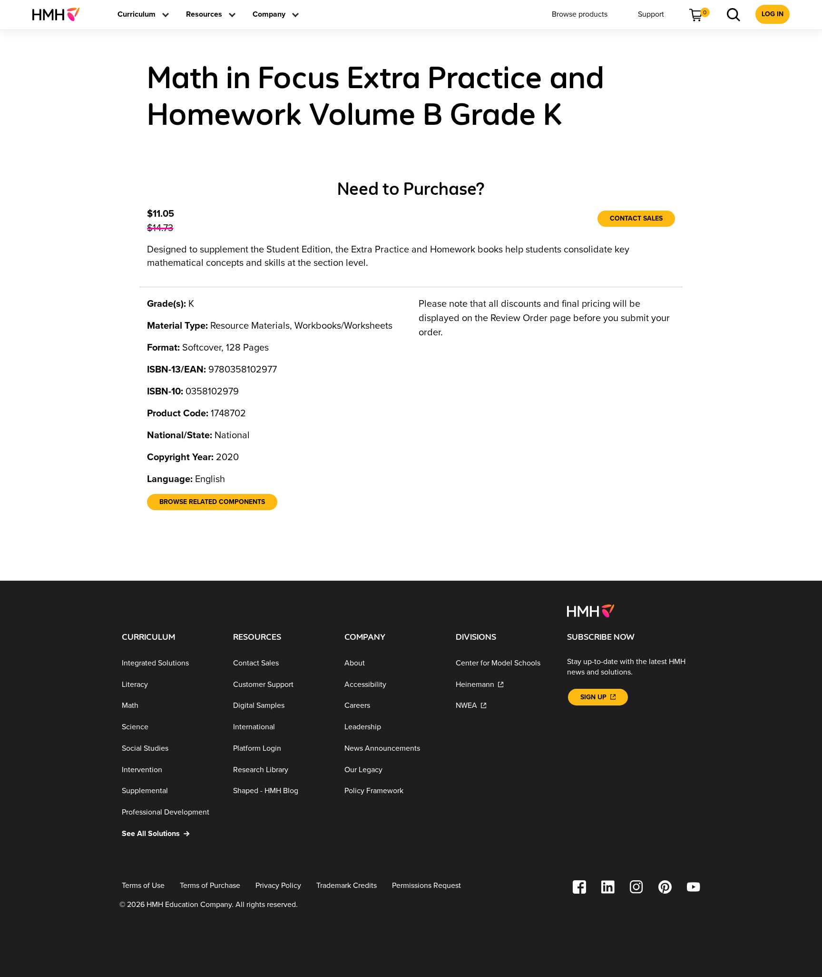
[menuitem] (59, 14)
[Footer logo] (590, 610)
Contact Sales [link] (636, 218)
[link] (59, 14)
